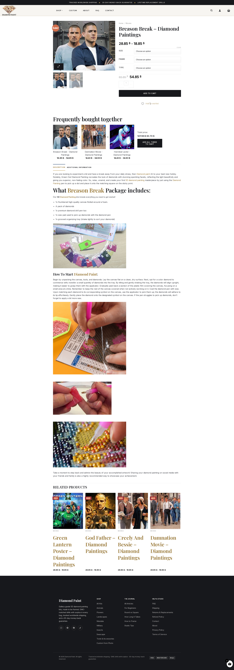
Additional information (79, 167)
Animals (100, 608)
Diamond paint (143, 174)
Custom (73, 10)
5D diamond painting (135, 180)
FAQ (97, 10)
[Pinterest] (67, 627)
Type (121, 68)
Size (121, 51)
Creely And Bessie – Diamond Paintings (130, 547)
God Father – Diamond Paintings (100, 544)
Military (100, 625)
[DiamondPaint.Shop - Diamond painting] (26, 10)
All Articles (128, 603)
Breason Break (86, 190)
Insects (100, 630)
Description (59, 167)
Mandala (100, 621)
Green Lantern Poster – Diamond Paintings (64, 551)
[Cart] (228, 10)
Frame (122, 59)
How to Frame (130, 621)
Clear (179, 47)
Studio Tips (129, 625)
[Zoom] (59, 66)
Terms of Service (159, 634)
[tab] (59, 167)
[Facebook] (74, 627)
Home (121, 23)
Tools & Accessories (105, 639)
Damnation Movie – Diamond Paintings (163, 547)
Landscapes (102, 617)
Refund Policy (158, 617)
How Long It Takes (132, 617)
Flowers (100, 612)
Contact (109, 10)
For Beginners (130, 608)
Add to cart (149, 93)
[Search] (211, 10)
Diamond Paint (85, 274)
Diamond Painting (68, 197)
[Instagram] (61, 627)
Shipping (155, 608)
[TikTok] (80, 627)
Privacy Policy (158, 630)
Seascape (101, 634)
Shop (58, 10)
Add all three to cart (150, 143)
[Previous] (57, 46)
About (86, 10)
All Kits (99, 603)
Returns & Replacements (162, 612)
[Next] (111, 46)
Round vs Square (131, 612)
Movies (128, 23)
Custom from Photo (105, 643)
